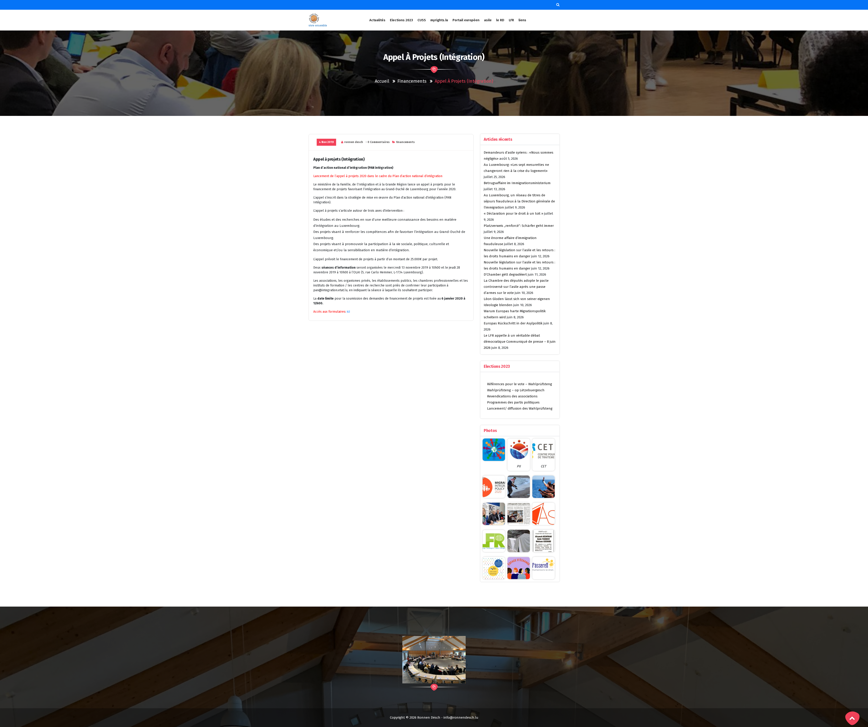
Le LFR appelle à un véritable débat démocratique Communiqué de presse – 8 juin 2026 (520, 341)
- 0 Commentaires (378, 142)
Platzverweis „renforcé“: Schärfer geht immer (519, 226)
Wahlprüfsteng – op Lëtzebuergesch (516, 390)
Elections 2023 (401, 20)
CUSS (421, 20)
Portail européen (466, 20)
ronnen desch (353, 142)
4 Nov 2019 (326, 142)
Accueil (382, 81)
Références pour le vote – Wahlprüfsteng (519, 384)
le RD (500, 20)
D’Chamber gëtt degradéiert (505, 274)
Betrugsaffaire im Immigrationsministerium (517, 183)
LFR (511, 20)
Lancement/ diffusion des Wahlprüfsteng (519, 408)
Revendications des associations (512, 396)
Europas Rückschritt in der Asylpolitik (513, 323)
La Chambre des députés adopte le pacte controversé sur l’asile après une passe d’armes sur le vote (516, 287)
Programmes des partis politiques (513, 402)
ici (348, 312)
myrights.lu (439, 20)
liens (522, 20)
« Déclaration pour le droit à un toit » (513, 213)
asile (488, 20)
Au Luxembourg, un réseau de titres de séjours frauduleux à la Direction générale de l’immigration (519, 201)
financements (412, 81)
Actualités (377, 20)
